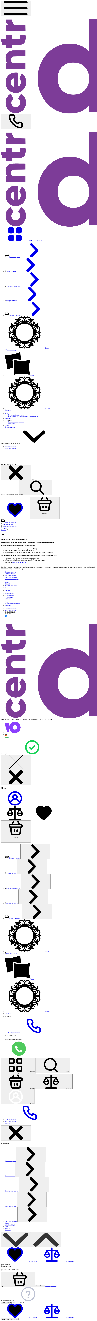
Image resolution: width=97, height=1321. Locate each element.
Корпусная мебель (10, 575)
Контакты (8, 418)
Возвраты (11, 423)
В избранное (33, 1261)
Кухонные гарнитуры (11, 579)
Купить (3, 1286)
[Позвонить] (16, 121)
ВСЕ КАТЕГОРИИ (35, 241)
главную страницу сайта (20, 562)
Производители (10, 427)
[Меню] (16, 8)
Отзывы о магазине (11, 585)
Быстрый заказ (40, 1286)
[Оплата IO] (13, 732)
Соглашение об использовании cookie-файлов (23, 417)
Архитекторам (9, 595)
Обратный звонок (10, 448)
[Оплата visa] (6, 734)
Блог (6, 587)
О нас (6, 413)
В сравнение (70, 1261)
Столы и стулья (9, 574)
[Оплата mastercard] (6, 736)
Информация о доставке (16, 422)
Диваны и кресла (10, 572)
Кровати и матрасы (11, 577)
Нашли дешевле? (50, 1286)
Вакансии (8, 599)
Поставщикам (9, 593)
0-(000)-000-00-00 (10, 446)
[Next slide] (16, 1239)
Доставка (8, 590)
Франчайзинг (9, 597)
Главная (3, 530)
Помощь (7, 584)
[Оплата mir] (7, 738)
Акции (7, 425)
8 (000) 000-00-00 (10, 1119)
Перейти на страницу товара (10, 1319)
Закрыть (7, 1123)
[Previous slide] (46, 1239)
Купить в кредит (6, 1302)
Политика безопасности (16, 415)
